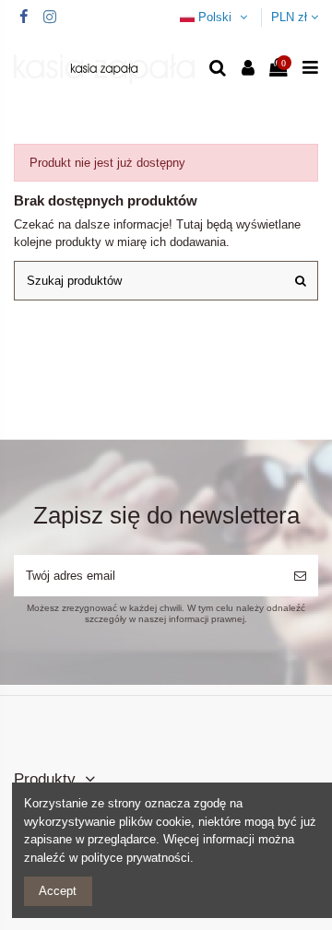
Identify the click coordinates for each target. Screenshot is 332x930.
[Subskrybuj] (300, 576)
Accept (58, 891)
